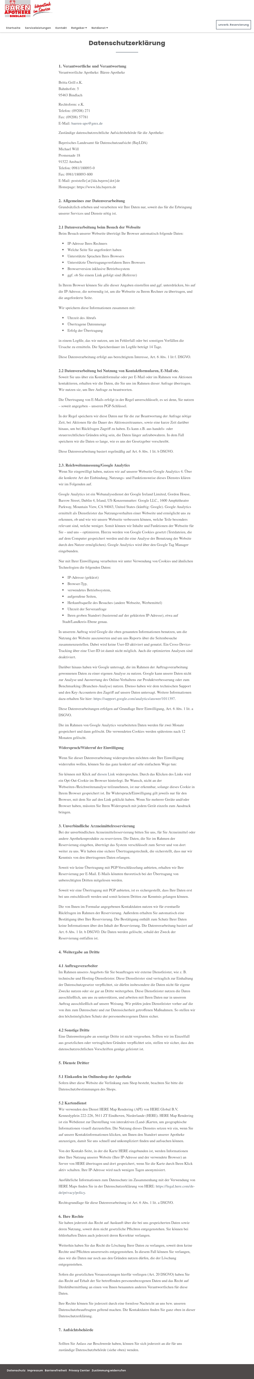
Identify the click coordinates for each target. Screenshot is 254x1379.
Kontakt (61, 28)
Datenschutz (16, 1370)
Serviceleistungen (38, 28)
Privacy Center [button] (79, 1370)
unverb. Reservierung (233, 25)
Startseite (13, 28)
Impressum (35, 1370)
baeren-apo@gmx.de (87, 123)
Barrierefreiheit (56, 1370)
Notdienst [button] (98, 28)
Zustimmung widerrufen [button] (109, 1370)
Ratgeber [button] (78, 28)
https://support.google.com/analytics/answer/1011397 (134, 698)
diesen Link (106, 774)
